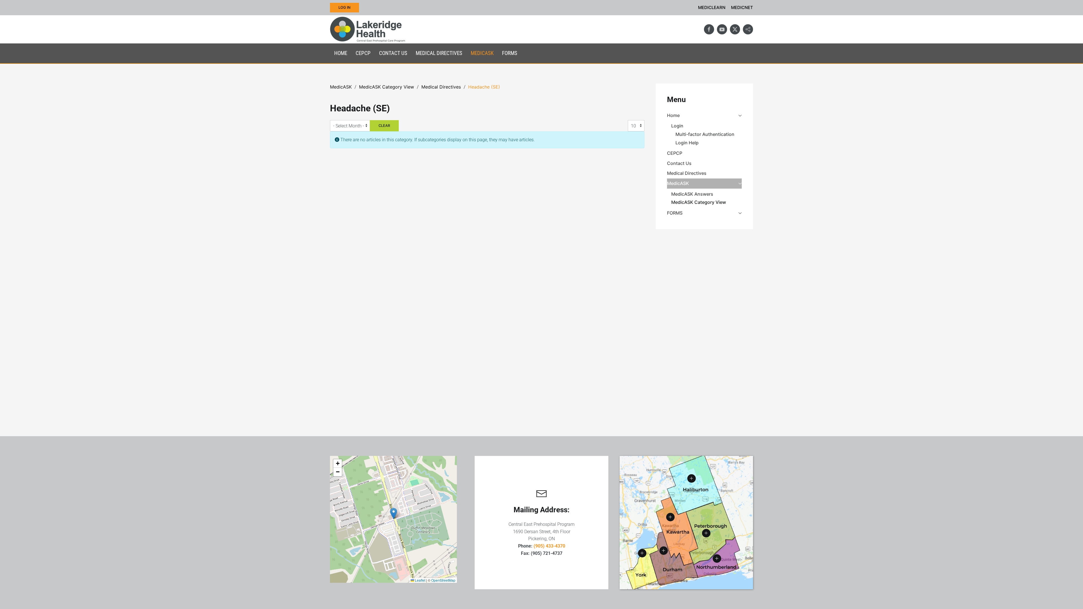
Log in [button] (344, 7)
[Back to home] (367, 29)
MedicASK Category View (698, 202)
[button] (393, 513)
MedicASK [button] (482, 53)
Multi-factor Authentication (704, 134)
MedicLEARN (711, 7)
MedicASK (678, 183)
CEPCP (363, 53)
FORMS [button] (509, 53)
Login (677, 126)
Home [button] (340, 53)
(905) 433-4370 (549, 546)
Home (673, 115)
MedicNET (742, 7)
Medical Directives (439, 53)
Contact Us (393, 53)
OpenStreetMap (443, 580)
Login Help (687, 142)
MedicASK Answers (692, 194)
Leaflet (419, 580)
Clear (384, 125)
